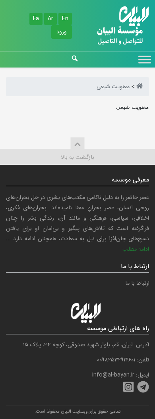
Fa (36, 18)
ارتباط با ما (137, 283)
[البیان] (139, 86)
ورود (61, 31)
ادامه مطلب (135, 249)
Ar (50, 18)
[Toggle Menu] (144, 59)
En (65, 18)
